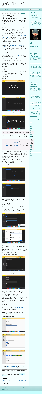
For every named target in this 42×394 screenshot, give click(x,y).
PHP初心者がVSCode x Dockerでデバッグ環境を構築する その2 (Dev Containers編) (35, 77)
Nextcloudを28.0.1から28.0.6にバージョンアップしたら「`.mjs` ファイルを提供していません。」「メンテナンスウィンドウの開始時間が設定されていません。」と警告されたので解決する (35, 112)
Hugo (30, 388)
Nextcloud (4, 375)
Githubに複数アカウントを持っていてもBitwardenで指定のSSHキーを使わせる (35, 67)
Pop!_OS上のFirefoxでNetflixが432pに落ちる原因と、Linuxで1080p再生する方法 (35, 60)
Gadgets (23, 13)
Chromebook (22, 374)
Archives (7, 9)
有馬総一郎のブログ (13, 3)
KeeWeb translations (19, 307)
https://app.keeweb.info (13, 71)
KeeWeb (17, 55)
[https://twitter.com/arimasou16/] (31, 43)
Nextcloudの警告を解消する (22, 380)
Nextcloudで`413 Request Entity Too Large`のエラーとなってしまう (35, 102)
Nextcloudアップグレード (6, 380)
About (11, 9)
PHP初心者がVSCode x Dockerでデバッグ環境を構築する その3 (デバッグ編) (35, 72)
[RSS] (39, 9)
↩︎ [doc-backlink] (5, 372)
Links (15, 9)
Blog (3, 9)
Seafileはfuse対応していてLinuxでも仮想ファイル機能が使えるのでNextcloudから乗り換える (35, 90)
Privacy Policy (20, 9)
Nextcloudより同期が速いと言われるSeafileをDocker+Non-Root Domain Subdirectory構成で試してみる (35, 96)
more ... (31, 80)
